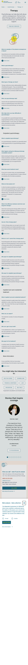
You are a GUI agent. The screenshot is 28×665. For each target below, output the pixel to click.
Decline (16, 518)
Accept (6, 518)
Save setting (6, 522)
